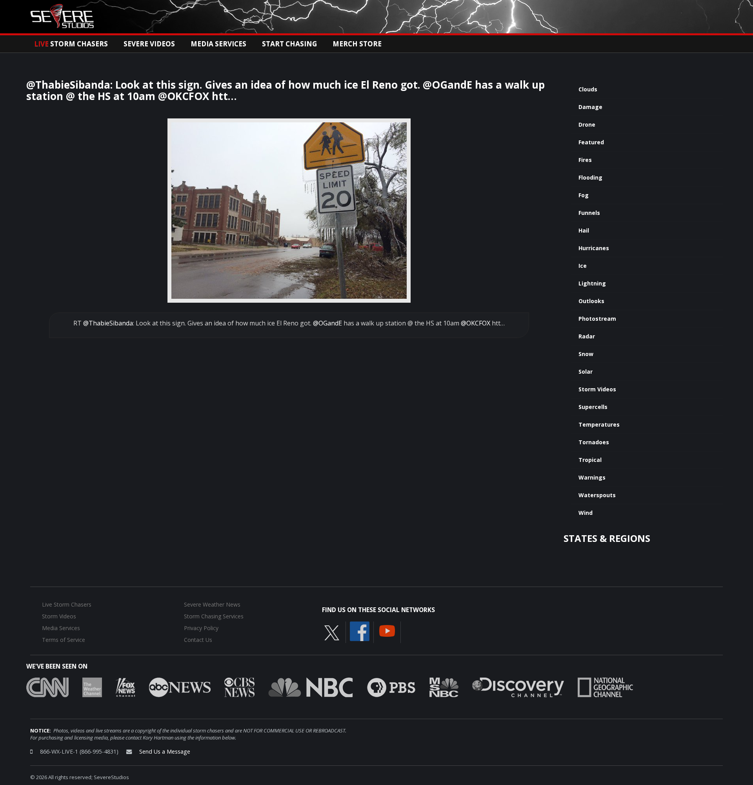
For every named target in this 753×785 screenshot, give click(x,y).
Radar (586, 336)
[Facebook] (359, 630)
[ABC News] (180, 686)
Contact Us (198, 639)
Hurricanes (593, 248)
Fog (583, 195)
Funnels (589, 212)
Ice (582, 265)
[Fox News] (125, 686)
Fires (585, 160)
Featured (591, 142)
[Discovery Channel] (518, 686)
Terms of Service (63, 639)
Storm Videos (597, 389)
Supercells (592, 407)
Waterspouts (597, 495)
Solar (585, 371)
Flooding (590, 177)
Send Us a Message (164, 751)
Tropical (590, 459)
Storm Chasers (71, 43)
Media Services (218, 43)
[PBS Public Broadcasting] (391, 686)
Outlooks (591, 301)
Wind (585, 512)
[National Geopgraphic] (605, 686)
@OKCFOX (475, 323)
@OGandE (327, 323)
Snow (585, 354)
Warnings (592, 477)
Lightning (592, 283)
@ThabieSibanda (108, 323)
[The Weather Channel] (92, 686)
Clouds (587, 89)
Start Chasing (289, 43)
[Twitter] (332, 632)
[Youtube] (387, 630)
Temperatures (599, 424)
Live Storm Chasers (66, 604)
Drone (586, 124)
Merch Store (357, 43)
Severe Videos (149, 43)
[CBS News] (239, 686)
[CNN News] (47, 686)
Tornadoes (593, 442)
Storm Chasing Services (214, 616)
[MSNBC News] (443, 686)
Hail (583, 230)
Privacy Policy (201, 628)
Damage (590, 107)
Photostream (597, 318)
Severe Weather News (212, 604)
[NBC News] (310, 686)
